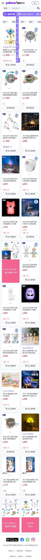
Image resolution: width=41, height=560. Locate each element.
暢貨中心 (17, 24)
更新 (36, 545)
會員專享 (17, 51)
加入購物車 (12, 65)
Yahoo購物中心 (15, 3)
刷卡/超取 (17, 47)
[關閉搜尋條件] (9, 8)
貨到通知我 (30, 65)
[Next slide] (37, 35)
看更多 (17, 60)
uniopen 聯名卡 (27, 14)
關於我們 (20, 551)
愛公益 (17, 56)
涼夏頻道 (17, 38)
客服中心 (11, 551)
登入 (35, 3)
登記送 (17, 19)
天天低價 (17, 33)
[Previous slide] (3, 35)
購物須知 (28, 551)
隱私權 (20, 556)
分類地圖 (28, 556)
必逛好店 (17, 42)
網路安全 (13, 556)
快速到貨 (17, 28)
